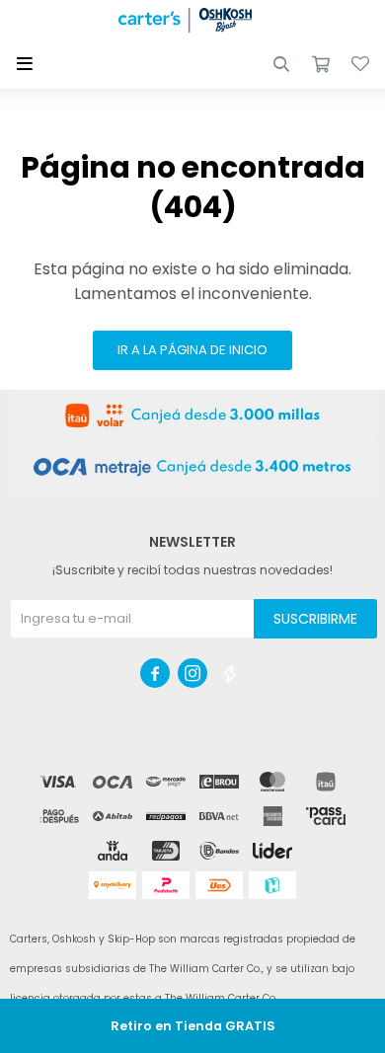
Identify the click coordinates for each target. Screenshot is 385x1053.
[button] (281, 64)
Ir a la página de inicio (192, 349)
